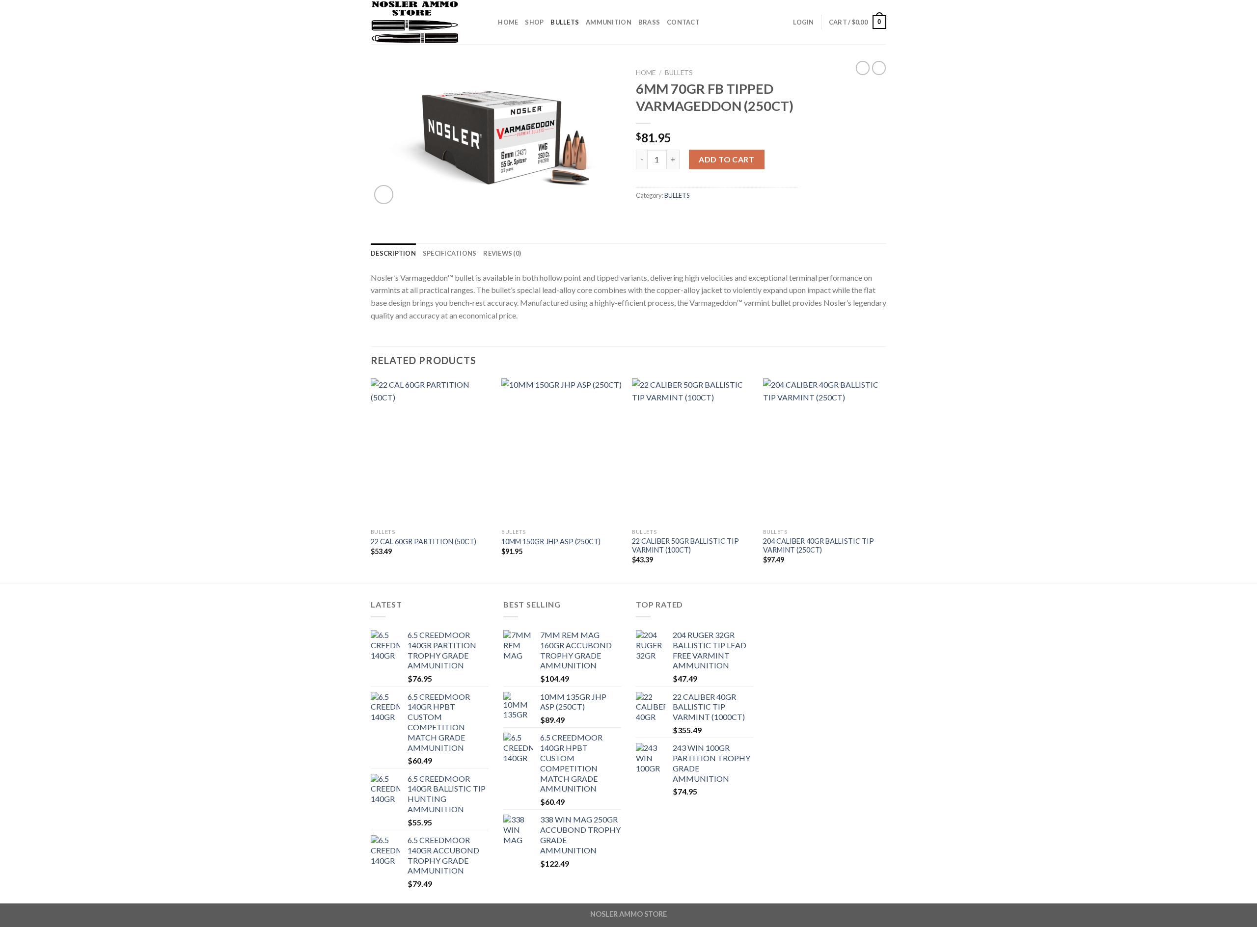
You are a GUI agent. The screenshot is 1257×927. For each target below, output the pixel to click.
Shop (534, 22)
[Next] (883, 479)
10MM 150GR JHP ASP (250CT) (551, 541)
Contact (683, 22)
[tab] (393, 253)
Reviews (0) (502, 253)
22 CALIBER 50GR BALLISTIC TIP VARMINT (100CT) (685, 546)
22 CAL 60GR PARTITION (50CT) (423, 541)
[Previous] (371, 479)
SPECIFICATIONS (450, 253)
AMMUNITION (608, 22)
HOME (508, 22)
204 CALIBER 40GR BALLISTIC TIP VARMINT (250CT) (818, 546)
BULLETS (564, 22)
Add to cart (726, 159)
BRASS (649, 22)
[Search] (487, 22)
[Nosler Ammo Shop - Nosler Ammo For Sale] (420, 22)
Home (646, 73)
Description (393, 253)
